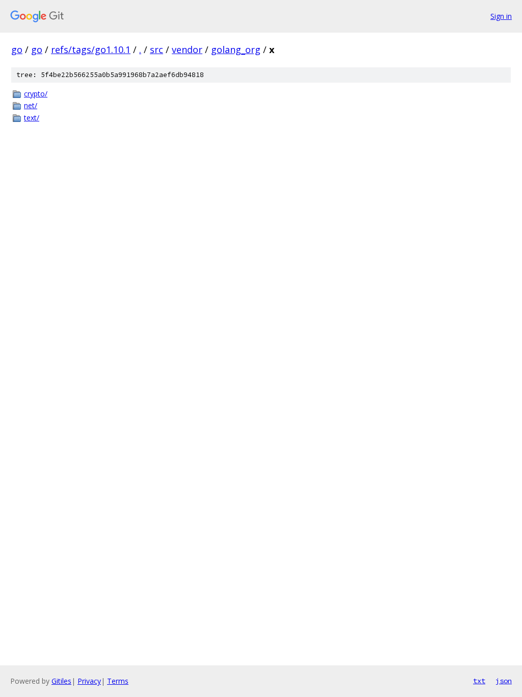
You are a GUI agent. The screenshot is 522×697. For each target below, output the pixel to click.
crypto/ (35, 93)
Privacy (89, 681)
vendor (187, 49)
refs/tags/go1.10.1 (90, 49)
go (16, 49)
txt (479, 680)
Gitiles (61, 681)
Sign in (501, 16)
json (503, 680)
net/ (30, 105)
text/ (31, 117)
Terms (117, 681)
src (156, 49)
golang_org (235, 49)
